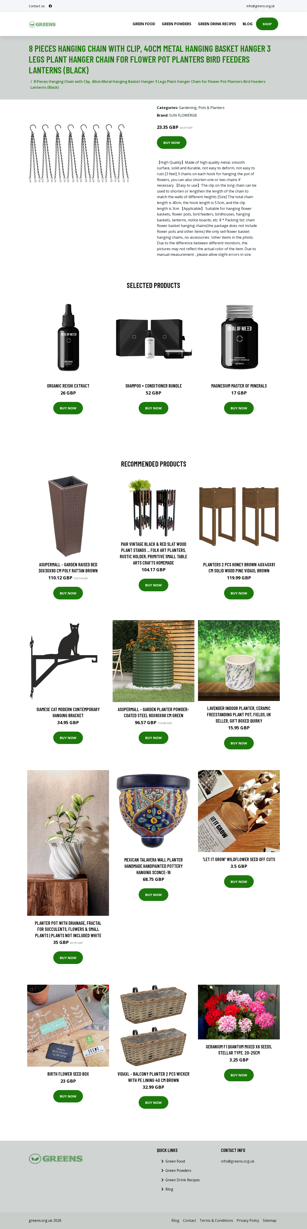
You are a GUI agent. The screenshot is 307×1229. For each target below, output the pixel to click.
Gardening (188, 107)
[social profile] (50, 6)
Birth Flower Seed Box (68, 1074)
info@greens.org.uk (261, 6)
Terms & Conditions (216, 1220)
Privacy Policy (248, 1220)
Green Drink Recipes (217, 23)
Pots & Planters (211, 107)
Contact (189, 1220)
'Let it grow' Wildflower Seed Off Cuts (239, 859)
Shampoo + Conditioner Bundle (153, 385)
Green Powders (176, 23)
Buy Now (171, 142)
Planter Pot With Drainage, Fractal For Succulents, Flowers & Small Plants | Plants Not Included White (68, 929)
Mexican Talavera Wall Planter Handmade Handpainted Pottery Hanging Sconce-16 (153, 866)
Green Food (144, 23)
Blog (248, 23)
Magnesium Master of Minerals (239, 385)
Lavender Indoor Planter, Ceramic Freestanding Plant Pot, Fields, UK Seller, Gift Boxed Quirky (239, 714)
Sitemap (269, 1220)
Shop (267, 24)
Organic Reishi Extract (68, 385)
